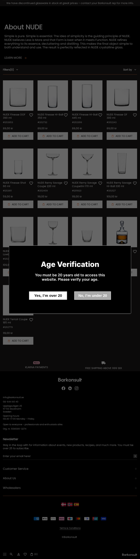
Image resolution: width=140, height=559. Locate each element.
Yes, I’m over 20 (48, 296)
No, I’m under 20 (92, 296)
